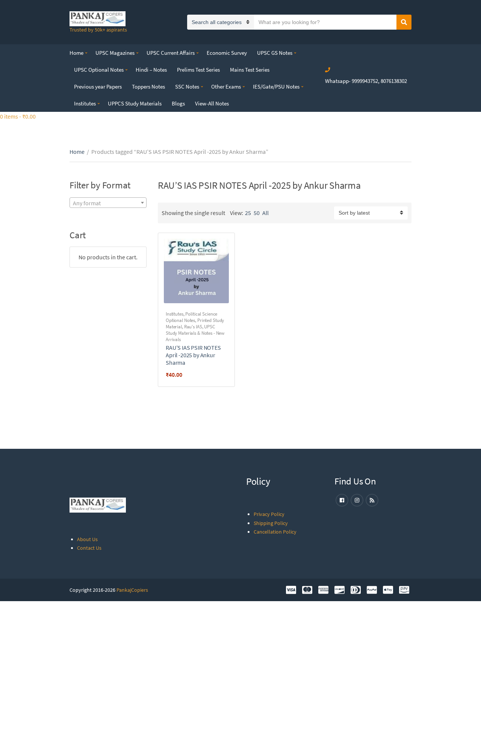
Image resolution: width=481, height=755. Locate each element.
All (265, 213)
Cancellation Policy (275, 531)
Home (76, 52)
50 (257, 213)
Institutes (85, 103)
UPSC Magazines (115, 52)
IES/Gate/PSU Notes (276, 86)
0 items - (18, 116)
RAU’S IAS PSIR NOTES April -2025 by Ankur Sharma (193, 355)
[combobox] (108, 202)
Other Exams (226, 86)
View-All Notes (212, 103)
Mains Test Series (249, 69)
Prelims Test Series (198, 69)
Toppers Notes (148, 86)
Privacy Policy (269, 514)
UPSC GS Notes (274, 52)
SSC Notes (187, 86)
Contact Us (89, 547)
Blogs (178, 103)
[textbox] (108, 203)
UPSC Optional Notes (99, 69)
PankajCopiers (132, 590)
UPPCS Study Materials (135, 103)
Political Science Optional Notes (191, 317)
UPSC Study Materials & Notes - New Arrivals (195, 333)
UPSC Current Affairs (171, 52)
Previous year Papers (98, 86)
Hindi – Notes (151, 69)
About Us (87, 539)
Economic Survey (227, 52)
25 (248, 213)
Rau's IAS (193, 326)
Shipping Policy (271, 523)
